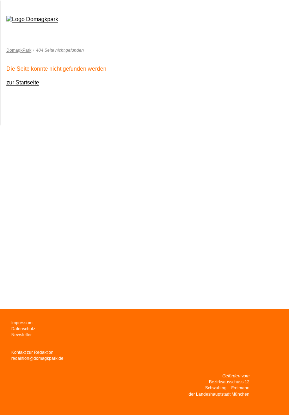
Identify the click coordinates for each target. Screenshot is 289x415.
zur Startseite (22, 82)
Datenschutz (23, 328)
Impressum (21, 322)
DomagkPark (18, 50)
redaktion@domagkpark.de (37, 358)
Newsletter (21, 334)
